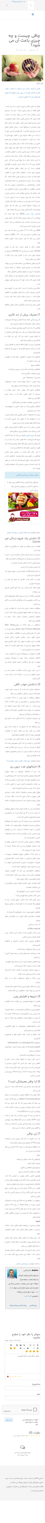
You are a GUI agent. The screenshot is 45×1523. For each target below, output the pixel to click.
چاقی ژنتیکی (23, 97)
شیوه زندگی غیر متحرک (26, 88)
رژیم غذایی (36, 30)
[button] (6, 5)
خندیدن (14, 1348)
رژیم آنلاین (33, 1305)
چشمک (26, 1351)
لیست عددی (37, 1348)
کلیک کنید (27, 1296)
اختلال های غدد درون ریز (27, 92)
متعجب (37, 1351)
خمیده (34, 1345)
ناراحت (30, 1351)
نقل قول (28, 1348)
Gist (20, 1348)
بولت (34, 1348)
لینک (24, 1345)
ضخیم (37, 1345)
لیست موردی (11, 1345)
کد (24, 1348)
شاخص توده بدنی (33, 213)
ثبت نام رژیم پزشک (18, 1)
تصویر (20, 1345)
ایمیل (38, 1394)
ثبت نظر (8, 1420)
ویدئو (17, 1345)
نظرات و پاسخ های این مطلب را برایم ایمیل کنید (30, 1422)
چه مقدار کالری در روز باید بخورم (18, 532)
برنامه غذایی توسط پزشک (18, 1305)
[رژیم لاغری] (22, 507)
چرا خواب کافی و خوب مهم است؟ (18, 760)
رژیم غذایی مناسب (22, 1263)
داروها (14, 92)
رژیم (35, 1237)
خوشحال (11, 1348)
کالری (38, 88)
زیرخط (30, 1345)
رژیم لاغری (25, 475)
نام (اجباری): (36, 1384)
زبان (34, 1351)
